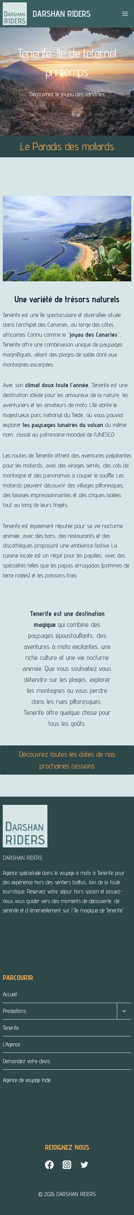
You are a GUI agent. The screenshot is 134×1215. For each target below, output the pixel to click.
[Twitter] (84, 1164)
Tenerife (11, 1027)
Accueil (10, 994)
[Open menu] (125, 13)
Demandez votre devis (26, 1061)
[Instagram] (67, 1164)
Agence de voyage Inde (27, 1080)
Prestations (14, 1011)
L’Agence (11, 1044)
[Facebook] (49, 1164)
